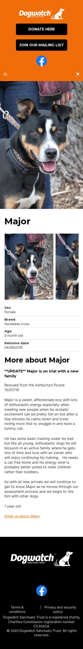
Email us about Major (22, 516)
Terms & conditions (17, 609)
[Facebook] (41, 61)
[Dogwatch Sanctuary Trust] (41, 557)
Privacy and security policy (60, 609)
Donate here (41, 29)
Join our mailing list (41, 45)
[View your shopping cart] (77, 74)
